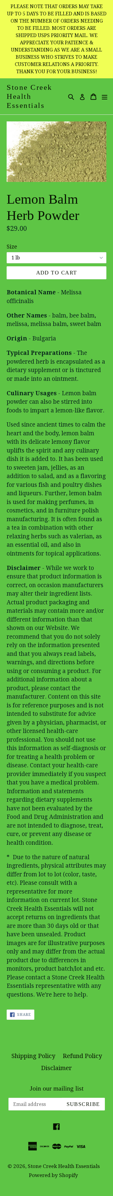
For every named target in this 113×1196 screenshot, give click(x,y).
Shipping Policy (33, 1056)
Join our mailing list (56, 1088)
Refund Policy (82, 1056)
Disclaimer (56, 1068)
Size (12, 246)
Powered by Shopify (53, 1175)
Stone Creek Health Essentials (29, 96)
